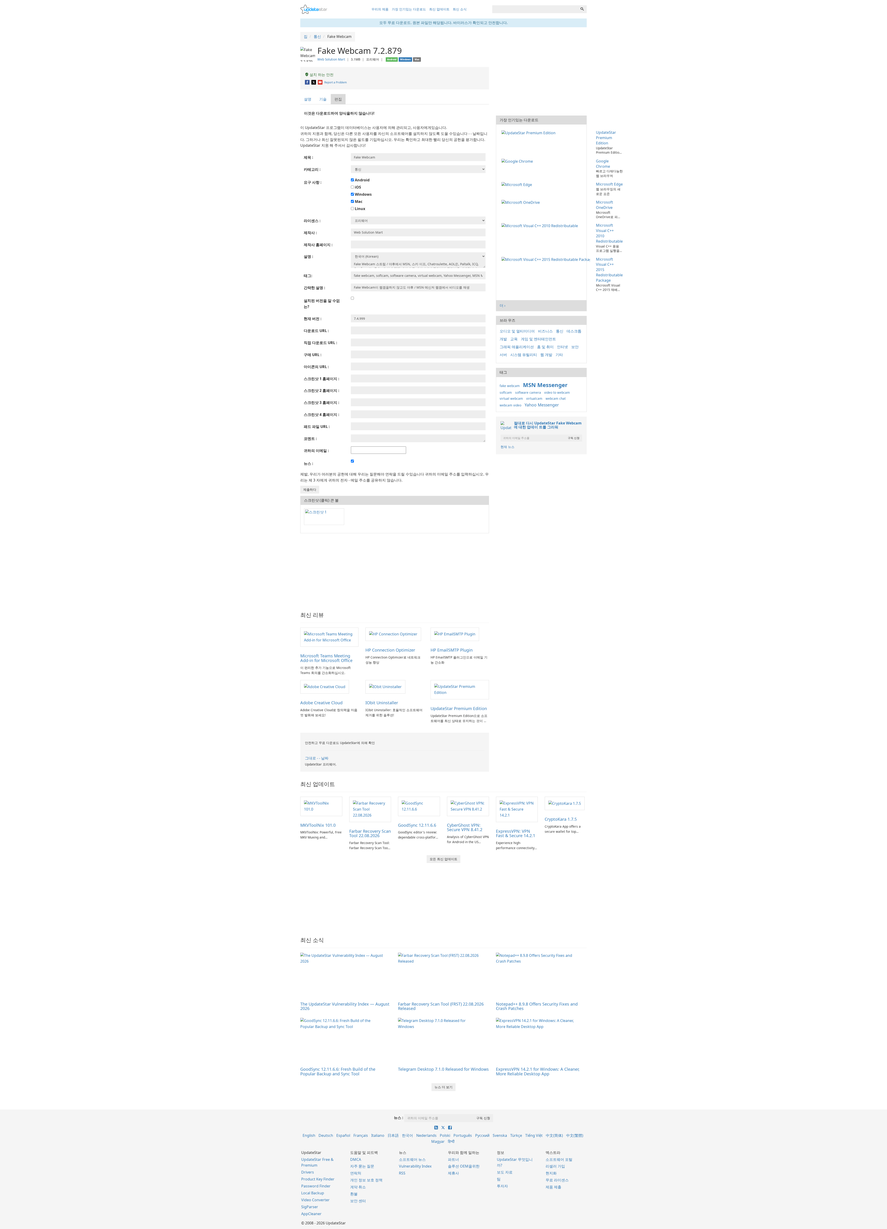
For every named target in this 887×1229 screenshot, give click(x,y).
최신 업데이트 (439, 9)
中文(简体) (554, 1135)
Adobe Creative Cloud (321, 702)
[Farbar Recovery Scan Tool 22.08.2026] (370, 808)
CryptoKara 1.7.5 (561, 819)
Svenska (500, 1135)
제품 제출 (553, 1186)
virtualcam (534, 398)
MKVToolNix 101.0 (318, 825)
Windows (363, 194)
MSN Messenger (545, 385)
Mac (358, 201)
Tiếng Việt (534, 1135)
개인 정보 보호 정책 (366, 1180)
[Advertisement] (394, 570)
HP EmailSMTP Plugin (452, 650)
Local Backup (312, 1192)
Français (360, 1135)
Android (362, 180)
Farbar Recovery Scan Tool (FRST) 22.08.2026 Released (441, 1006)
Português (462, 1135)
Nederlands (426, 1135)
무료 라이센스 (557, 1180)
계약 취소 (358, 1186)
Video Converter (315, 1199)
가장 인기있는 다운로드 (409, 9)
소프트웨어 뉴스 (412, 1159)
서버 (503, 354)
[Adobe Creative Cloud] (324, 686)
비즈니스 (545, 331)
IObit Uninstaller (381, 702)
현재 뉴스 (507, 447)
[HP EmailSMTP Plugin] (454, 634)
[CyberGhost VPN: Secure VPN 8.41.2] (468, 805)
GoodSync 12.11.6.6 (417, 825)
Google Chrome (603, 164)
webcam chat (556, 398)
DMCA (355, 1159)
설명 (307, 99)
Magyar (438, 1141)
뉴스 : (398, 1117)
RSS (402, 1173)
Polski (445, 1135)
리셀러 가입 (555, 1166)
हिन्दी (451, 1141)
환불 (354, 1193)
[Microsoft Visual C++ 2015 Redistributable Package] (546, 259)
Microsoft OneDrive (604, 205)
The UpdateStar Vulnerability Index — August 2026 (344, 1006)
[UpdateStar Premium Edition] (459, 689)
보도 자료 (505, 1172)
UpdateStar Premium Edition (459, 708)
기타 (559, 354)
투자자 (502, 1186)
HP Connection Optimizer (390, 650)
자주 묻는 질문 (362, 1166)
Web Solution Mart (331, 59)
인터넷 (562, 346)
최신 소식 (460, 9)
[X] (314, 82)
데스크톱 (574, 331)
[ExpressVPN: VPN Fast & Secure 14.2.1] (517, 808)
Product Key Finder (317, 1179)
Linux (359, 208)
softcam (506, 392)
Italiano (377, 1135)
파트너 (453, 1159)
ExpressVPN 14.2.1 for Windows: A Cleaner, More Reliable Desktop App (538, 1071)
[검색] (582, 9)
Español (343, 1135)
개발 (503, 339)
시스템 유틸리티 (523, 354)
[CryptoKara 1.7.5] (564, 803)
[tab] (308, 99)
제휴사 (453, 1173)
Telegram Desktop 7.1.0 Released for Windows (443, 1069)
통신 (559, 331)
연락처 (355, 1173)
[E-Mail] (320, 82)
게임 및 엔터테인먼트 (538, 339)
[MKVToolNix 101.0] (321, 805)
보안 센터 (358, 1200)
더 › (502, 305)
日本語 (393, 1135)
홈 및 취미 (545, 346)
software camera (528, 392)
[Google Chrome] (518, 161)
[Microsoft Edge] (517, 184)
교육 (514, 339)
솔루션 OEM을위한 (464, 1166)
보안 (575, 346)
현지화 (551, 1173)
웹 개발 (546, 354)
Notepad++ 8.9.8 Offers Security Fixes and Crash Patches (537, 1006)
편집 (338, 99)
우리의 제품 (380, 9)
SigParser (309, 1206)
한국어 (407, 1135)
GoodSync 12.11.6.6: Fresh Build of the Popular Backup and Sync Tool (337, 1071)
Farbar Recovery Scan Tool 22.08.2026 (370, 833)
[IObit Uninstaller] (385, 686)
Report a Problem (335, 82)
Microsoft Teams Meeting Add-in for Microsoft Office (326, 658)
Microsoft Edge (609, 184)
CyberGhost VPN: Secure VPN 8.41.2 (464, 827)
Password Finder (316, 1186)
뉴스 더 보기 (443, 1087)
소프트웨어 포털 (559, 1159)
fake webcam (510, 386)
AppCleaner (311, 1213)
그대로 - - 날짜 (316, 758)
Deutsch (326, 1135)
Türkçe (516, 1135)
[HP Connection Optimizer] (393, 634)
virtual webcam (511, 398)
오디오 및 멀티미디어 (517, 331)
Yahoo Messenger (542, 405)
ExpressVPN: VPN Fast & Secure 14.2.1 (515, 833)
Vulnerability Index (415, 1166)
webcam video (510, 405)
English (309, 1135)
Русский (482, 1135)
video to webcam (557, 392)
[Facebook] (307, 82)
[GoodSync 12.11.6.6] (419, 805)
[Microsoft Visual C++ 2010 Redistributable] (540, 225)
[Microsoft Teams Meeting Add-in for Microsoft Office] (329, 636)
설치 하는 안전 (321, 74)
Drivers (307, 1172)
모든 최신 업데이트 (443, 859)
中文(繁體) (574, 1135)
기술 (323, 99)
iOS (357, 187)
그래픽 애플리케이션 (517, 346)
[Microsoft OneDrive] (521, 202)
